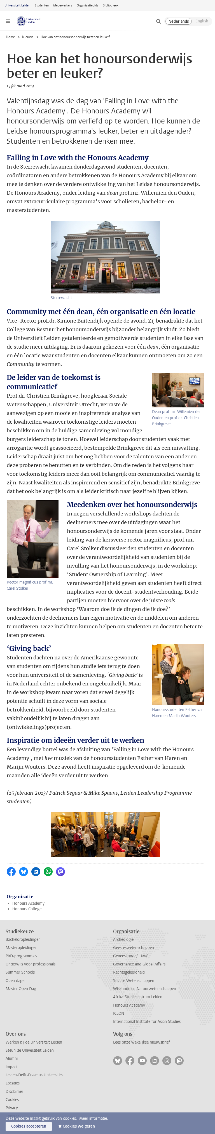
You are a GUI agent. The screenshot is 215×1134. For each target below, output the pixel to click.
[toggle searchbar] (158, 21)
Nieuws (27, 37)
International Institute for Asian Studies (147, 1021)
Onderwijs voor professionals (30, 964)
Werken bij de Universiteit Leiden (34, 1042)
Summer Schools (20, 972)
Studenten (42, 5)
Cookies (12, 1099)
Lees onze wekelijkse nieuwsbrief (141, 1042)
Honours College (27, 909)
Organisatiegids (87, 5)
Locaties (13, 1083)
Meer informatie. (93, 1118)
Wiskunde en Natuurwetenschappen (144, 988)
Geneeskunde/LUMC (130, 956)
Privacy (12, 1107)
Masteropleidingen (22, 947)
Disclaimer (14, 1091)
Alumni (12, 1058)
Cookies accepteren (28, 1126)
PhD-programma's (21, 956)
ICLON (118, 1013)
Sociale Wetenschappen (133, 980)
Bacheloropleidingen (23, 939)
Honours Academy (28, 903)
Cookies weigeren (79, 1126)
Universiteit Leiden (17, 5)
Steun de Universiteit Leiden (30, 1050)
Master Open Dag (21, 988)
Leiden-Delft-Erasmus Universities (34, 1075)
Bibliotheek (110, 5)
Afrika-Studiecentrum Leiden (137, 997)
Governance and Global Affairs (139, 964)
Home (10, 37)
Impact (12, 1067)
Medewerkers (62, 5)
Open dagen (16, 980)
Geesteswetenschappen (133, 947)
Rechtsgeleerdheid (129, 972)
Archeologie (123, 939)
